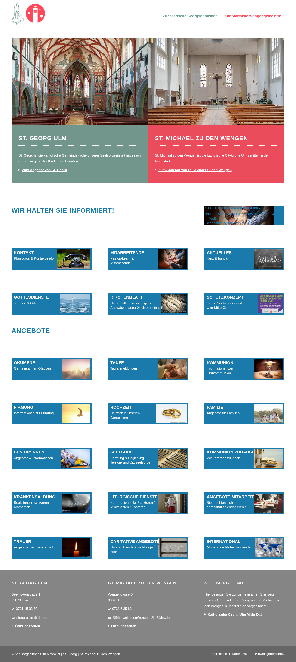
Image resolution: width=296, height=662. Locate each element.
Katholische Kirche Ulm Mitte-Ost (235, 614)
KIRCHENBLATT (126, 297)
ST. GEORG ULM (42, 138)
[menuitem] (190, 13)
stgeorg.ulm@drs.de (31, 617)
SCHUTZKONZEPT (225, 297)
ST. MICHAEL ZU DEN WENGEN (201, 138)
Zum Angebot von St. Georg (44, 170)
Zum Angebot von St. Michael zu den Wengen (195, 170)
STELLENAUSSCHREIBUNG (232, 208)
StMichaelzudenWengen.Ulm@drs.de (141, 617)
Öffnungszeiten (27, 626)
